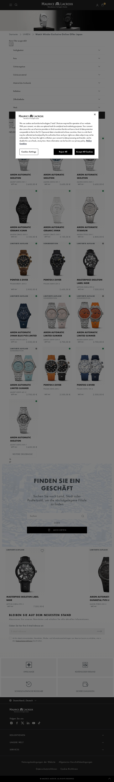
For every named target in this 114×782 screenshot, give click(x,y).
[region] (57, 135)
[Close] (95, 114)
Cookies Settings (28, 151)
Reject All (63, 151)
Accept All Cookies (84, 151)
